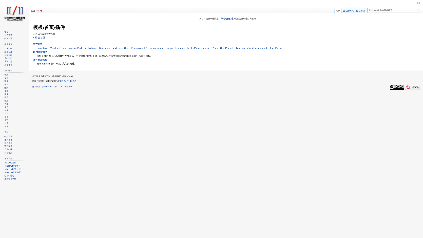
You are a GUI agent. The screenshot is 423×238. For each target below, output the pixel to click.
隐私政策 (36, 86)
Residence (104, 48)
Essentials (42, 48)
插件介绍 (37, 44)
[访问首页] (14, 13)
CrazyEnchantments (257, 48)
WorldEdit (55, 48)
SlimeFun (240, 48)
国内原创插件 (40, 52)
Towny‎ (169, 48)
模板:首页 (40, 37)
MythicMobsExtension (198, 48)
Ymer (215, 48)
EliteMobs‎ (180, 48)
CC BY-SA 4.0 (66, 81)
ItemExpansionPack (72, 48)
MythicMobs (91, 48)
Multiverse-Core (121, 48)
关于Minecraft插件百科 (52, 86)
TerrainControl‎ (156, 48)
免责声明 (68, 86)
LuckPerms (276, 48)
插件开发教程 (40, 59)
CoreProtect (226, 48)
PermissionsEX (139, 48)
